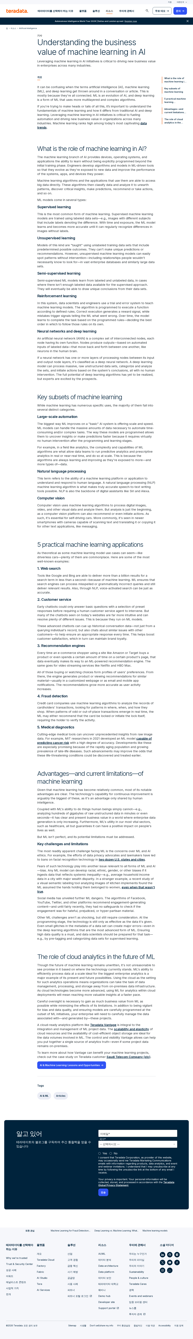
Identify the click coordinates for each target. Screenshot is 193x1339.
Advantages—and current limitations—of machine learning (175, 111)
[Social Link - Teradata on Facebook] (177, 1262)
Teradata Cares (138, 1283)
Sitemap (72, 1325)
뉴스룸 (132, 1308)
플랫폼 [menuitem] (83, 10)
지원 (170, 2)
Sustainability (136, 1271)
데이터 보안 (104, 1277)
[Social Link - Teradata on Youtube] (169, 1262)
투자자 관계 (135, 1314)
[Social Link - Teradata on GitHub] (169, 1254)
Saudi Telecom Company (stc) (128, 1057)
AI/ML (101, 1253)
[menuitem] (147, 10)
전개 (8, 1294)
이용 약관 (150, 1325)
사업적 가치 (12, 1288)
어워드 (9, 1276)
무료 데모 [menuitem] (160, 10)
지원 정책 (178, 1325)
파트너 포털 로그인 (78, 1296)
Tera (39, 1283)
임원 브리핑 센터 (138, 1302)
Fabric (40, 1271)
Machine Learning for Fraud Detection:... (70, 1230)
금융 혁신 (73, 1265)
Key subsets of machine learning (173, 90)
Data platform (106, 1271)
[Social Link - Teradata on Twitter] (162, 1262)
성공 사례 (11, 1270)
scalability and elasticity (131, 1029)
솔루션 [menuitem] (96, 10)
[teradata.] (17, 11)
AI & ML (44, 1095)
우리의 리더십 (136, 1259)
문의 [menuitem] (178, 10)
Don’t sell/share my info (101, 1325)
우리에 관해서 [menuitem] (126, 10)
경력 (131, 1289)
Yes (105, 1153)
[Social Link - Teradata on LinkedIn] (162, 1254)
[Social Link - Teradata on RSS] (169, 1270)
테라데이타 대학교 (108, 1283)
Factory (41, 1265)
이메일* (105, 1133)
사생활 (83, 1325)
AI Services (43, 1289)
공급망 (71, 1277)
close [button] (187, 21)
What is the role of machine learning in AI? (175, 80)
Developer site (106, 1302)
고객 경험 (73, 1259)
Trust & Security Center (19, 1264)
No (115, 1153)
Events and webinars (141, 1296)
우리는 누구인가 (138, 1253)
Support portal (106, 1308)
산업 (70, 1253)
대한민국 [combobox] (180, 2)
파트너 (71, 1289)
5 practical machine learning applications (175, 100)
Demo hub (104, 1296)
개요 (39, 1253)
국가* (103, 1139)
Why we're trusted (16, 1257)
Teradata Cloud (45, 1259)
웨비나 (102, 1289)
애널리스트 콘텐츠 (16, 1282)
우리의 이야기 (136, 1265)
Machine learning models (155, 1230)
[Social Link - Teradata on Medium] (177, 1254)
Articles (60, 1095)
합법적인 (138, 1325)
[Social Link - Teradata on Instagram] (162, 1270)
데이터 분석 (104, 1259)
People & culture (138, 1277)
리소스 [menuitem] (109, 10)
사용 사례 (73, 1283)
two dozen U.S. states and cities (122, 859)
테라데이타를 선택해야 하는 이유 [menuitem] (55, 10)
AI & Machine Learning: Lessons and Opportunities (70, 1065)
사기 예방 (73, 1271)
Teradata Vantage (103, 1025)
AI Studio (42, 1277)
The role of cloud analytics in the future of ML (173, 121)
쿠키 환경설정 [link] (123, 1325)
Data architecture (108, 1265)
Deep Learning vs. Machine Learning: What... (116, 1230)
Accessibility (164, 1325)
